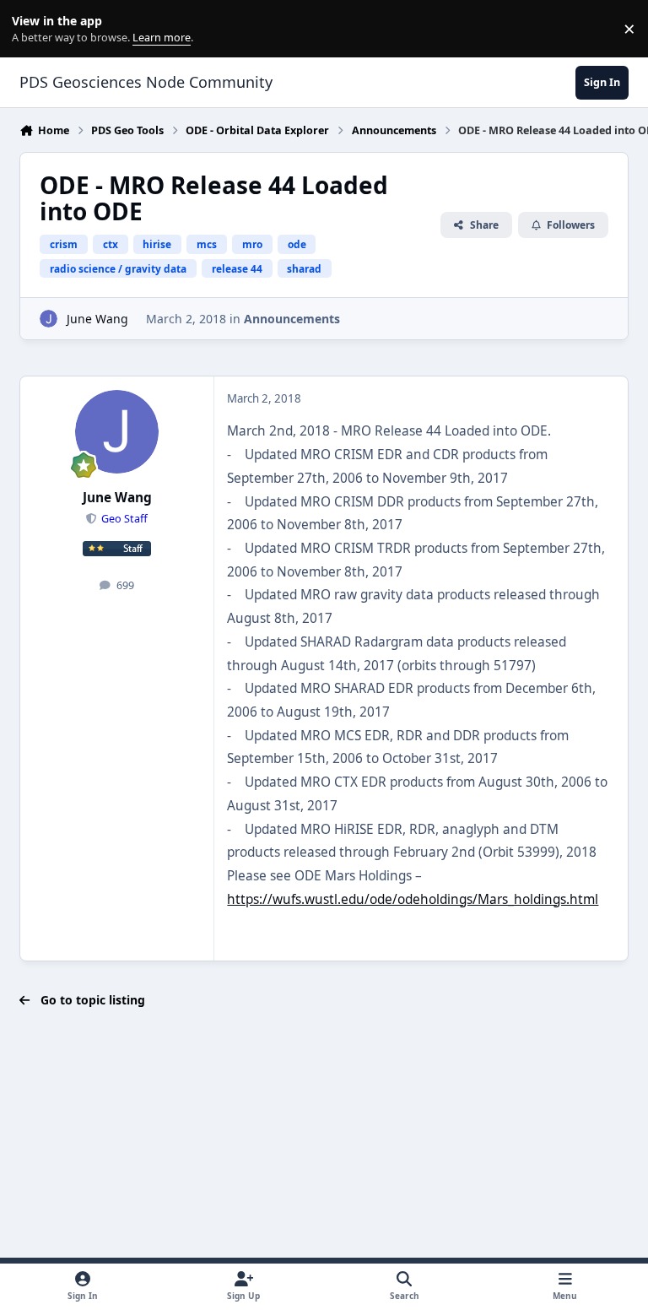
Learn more (32, 29)
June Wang (97, 319)
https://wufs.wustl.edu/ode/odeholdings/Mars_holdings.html (412, 899)
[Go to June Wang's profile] (48, 319)
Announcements (292, 319)
